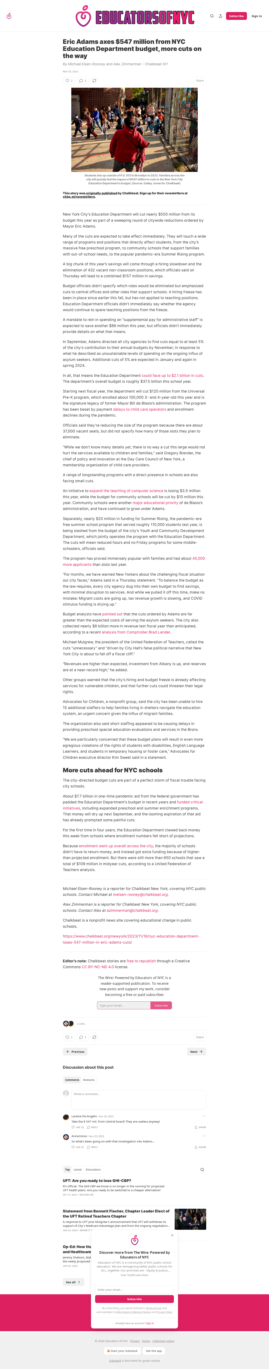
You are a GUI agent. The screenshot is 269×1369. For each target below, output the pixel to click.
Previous (77, 1052)
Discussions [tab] (93, 1169)
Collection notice (163, 1341)
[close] (172, 1235)
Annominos (79, 1136)
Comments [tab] (72, 1080)
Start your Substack (124, 1351)
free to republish (141, 961)
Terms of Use (153, 1308)
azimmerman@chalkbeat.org (132, 910)
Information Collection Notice (133, 1312)
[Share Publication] (220, 16)
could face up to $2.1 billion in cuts (172, 375)
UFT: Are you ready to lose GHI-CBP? (97, 1180)
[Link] (57, 770)
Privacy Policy (164, 1312)
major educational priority (155, 503)
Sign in (257, 16)
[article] (134, 1190)
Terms (146, 1341)
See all (71, 1282)
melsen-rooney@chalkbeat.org (140, 894)
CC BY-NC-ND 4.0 (98, 967)
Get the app (154, 1351)
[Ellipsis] (204, 1116)
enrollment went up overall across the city (116, 846)
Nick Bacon (86, 1194)
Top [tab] (67, 1169)
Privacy (135, 1341)
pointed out (112, 614)
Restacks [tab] (89, 1080)
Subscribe (236, 16)
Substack (115, 1361)
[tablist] (80, 1080)
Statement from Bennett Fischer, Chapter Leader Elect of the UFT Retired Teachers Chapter (116, 1214)
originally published (101, 193)
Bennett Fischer (90, 1230)
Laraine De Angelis (84, 1116)
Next (194, 1052)
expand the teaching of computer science (126, 491)
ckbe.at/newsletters (79, 197)
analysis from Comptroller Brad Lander (136, 632)
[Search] (212, 16)
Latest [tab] (78, 1169)
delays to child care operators (139, 409)
